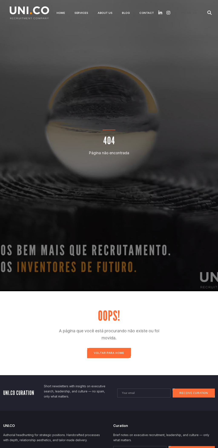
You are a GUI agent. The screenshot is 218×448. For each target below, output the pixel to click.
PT (183, 12)
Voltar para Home (109, 352)
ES (195, 12)
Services (81, 12)
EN (189, 12)
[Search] (209, 12)
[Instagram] (168, 12)
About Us (105, 12)
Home (61, 12)
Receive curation (193, 393)
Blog (126, 12)
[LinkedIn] (160, 12)
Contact (146, 12)
